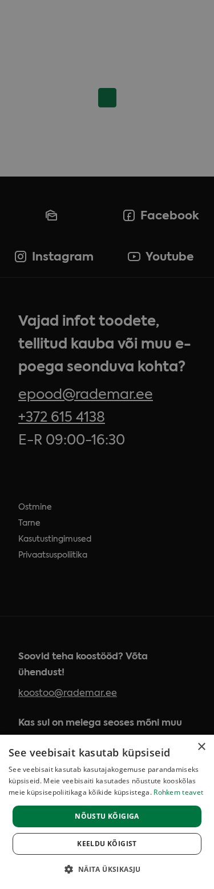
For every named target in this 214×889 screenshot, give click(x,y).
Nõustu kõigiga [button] (107, 816)
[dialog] (107, 812)
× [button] (201, 747)
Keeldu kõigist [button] (107, 843)
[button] (106, 869)
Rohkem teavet (178, 792)
